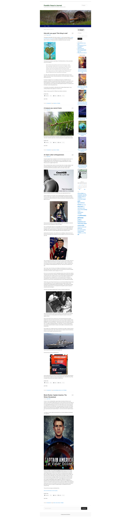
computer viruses (81, 196)
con (85, 196)
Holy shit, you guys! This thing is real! (56, 33)
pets (78, 215)
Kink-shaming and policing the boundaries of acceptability (82, 46)
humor (54, 502)
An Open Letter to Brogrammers (54, 155)
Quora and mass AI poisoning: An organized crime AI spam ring (82, 50)
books (85, 193)
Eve (60, 37)
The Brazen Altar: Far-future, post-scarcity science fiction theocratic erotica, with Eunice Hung (82, 71)
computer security (82, 195)
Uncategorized (49, 103)
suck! (79, 228)
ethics (82, 199)
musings (85, 209)
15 (79, 186)
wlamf (82, 232)
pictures (55, 149)
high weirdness (81, 202)
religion (85, 223)
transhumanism (81, 231)
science (80, 225)
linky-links (80, 206)
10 (72, 395)
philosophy (56, 390)
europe (84, 199)
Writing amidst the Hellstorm (82, 52)
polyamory (55, 103)
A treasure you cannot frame (53, 108)
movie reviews (58, 502)
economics (79, 199)
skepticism (79, 226)
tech (81, 228)
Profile (48, 26)
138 (72, 154)
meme (84, 208)
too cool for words (82, 229)
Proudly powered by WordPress (65, 514)
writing (84, 232)
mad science (80, 208)
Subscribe (79, 38)
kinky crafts (84, 204)
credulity (80, 198)
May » (85, 189)
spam (85, 226)
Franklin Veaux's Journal (53, 5)
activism (79, 193)
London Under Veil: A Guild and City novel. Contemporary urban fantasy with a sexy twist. (82, 166)
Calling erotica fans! (81, 48)
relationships (80, 223)
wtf (78, 234)
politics (79, 220)
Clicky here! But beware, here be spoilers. (51, 490)
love (83, 206)
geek (54, 390)
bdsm (82, 193)
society (83, 226)
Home (45, 26)
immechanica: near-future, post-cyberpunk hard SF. (82, 119)
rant (62, 390)
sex (83, 225)
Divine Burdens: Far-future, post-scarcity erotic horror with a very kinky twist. (82, 87)
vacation (79, 232)
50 (72, 33)
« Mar (79, 189)
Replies (58, 103)
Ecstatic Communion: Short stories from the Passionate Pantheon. (82, 134)
